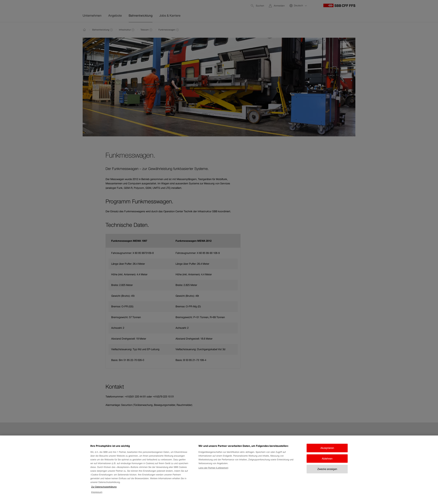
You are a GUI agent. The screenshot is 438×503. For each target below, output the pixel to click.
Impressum (96, 492)
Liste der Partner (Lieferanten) (213, 468)
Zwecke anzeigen (327, 469)
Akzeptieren (327, 447)
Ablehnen (327, 458)
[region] (219, 469)
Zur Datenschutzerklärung (104, 487)
